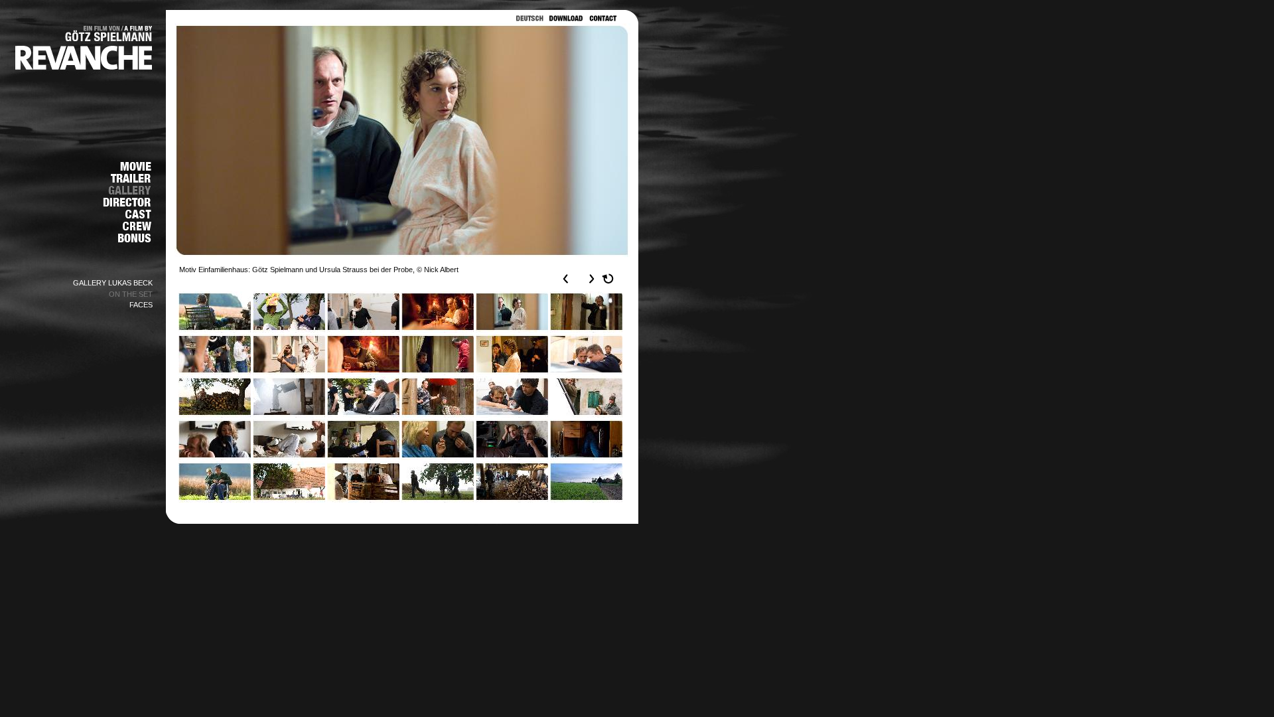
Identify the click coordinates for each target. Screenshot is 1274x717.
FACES (141, 305)
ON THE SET (131, 294)
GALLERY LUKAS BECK (113, 283)
